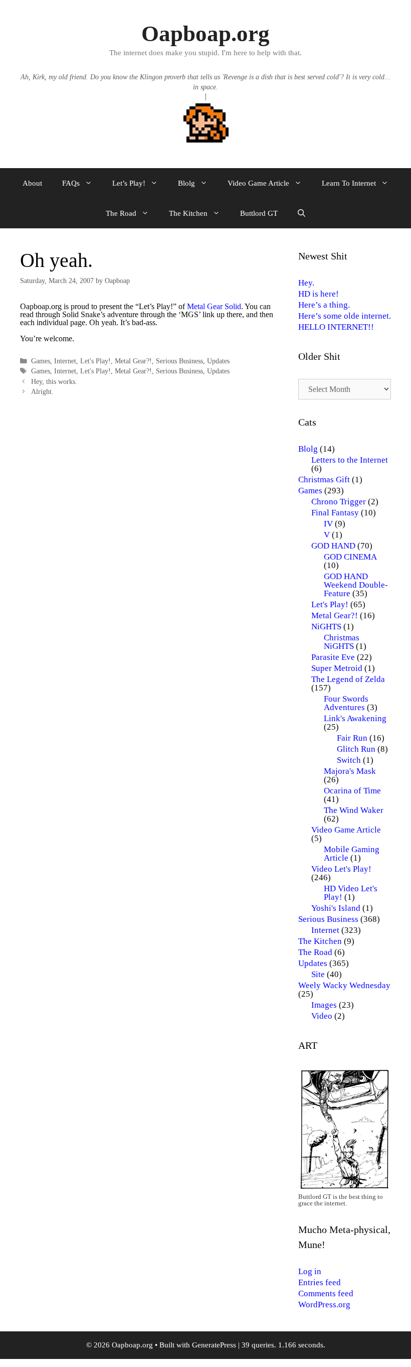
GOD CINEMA (350, 557)
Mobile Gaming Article (351, 854)
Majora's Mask (350, 771)
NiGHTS (326, 626)
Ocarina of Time (352, 790)
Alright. (42, 391)
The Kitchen (188, 213)
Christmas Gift (324, 479)
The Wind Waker (353, 810)
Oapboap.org (205, 33)
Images (324, 1005)
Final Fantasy (335, 512)
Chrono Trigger (338, 501)
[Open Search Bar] (301, 213)
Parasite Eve (333, 657)
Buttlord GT (259, 213)
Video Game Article (258, 183)
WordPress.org (324, 1304)
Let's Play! (95, 361)
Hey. (306, 283)
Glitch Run (356, 749)
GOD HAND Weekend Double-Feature (356, 585)
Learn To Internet (349, 183)
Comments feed (325, 1293)
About (32, 183)
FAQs (71, 183)
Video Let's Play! (341, 869)
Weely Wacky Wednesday (344, 985)
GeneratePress (214, 1345)
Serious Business (179, 361)
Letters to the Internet (349, 460)
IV (328, 523)
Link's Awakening (355, 718)
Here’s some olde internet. (344, 316)
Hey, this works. (54, 381)
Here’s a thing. (324, 305)
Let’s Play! (128, 183)
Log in (309, 1271)
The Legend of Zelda (348, 679)
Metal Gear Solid (214, 306)
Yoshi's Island (335, 908)
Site (318, 974)
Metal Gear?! (133, 361)
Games (40, 361)
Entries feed (319, 1282)
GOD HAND (333, 546)
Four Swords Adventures (346, 703)
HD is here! (318, 294)
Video (321, 1016)
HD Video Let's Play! (350, 893)
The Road (121, 213)
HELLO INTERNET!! (336, 327)
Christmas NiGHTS (341, 642)
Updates (218, 361)
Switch (349, 760)
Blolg (186, 183)
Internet (65, 361)
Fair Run (352, 738)
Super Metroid (336, 668)
